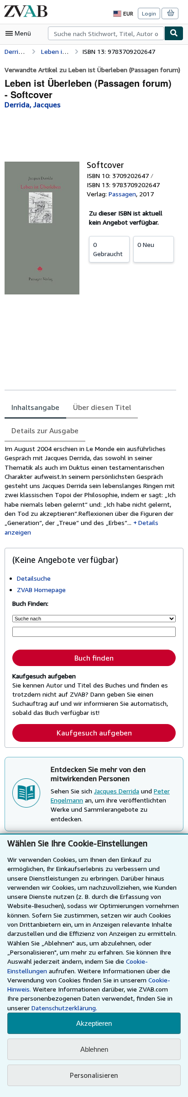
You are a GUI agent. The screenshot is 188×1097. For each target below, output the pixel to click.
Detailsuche (34, 578)
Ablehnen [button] (94, 1049)
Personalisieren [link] (94, 1075)
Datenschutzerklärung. (64, 1008)
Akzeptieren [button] (94, 1023)
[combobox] (106, 33)
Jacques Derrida (116, 791)
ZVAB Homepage (41, 589)
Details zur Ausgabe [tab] (44, 430)
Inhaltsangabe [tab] (35, 407)
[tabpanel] (90, 490)
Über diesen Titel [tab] (102, 407)
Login (149, 13)
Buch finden (94, 657)
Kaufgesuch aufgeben (94, 732)
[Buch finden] (174, 33)
